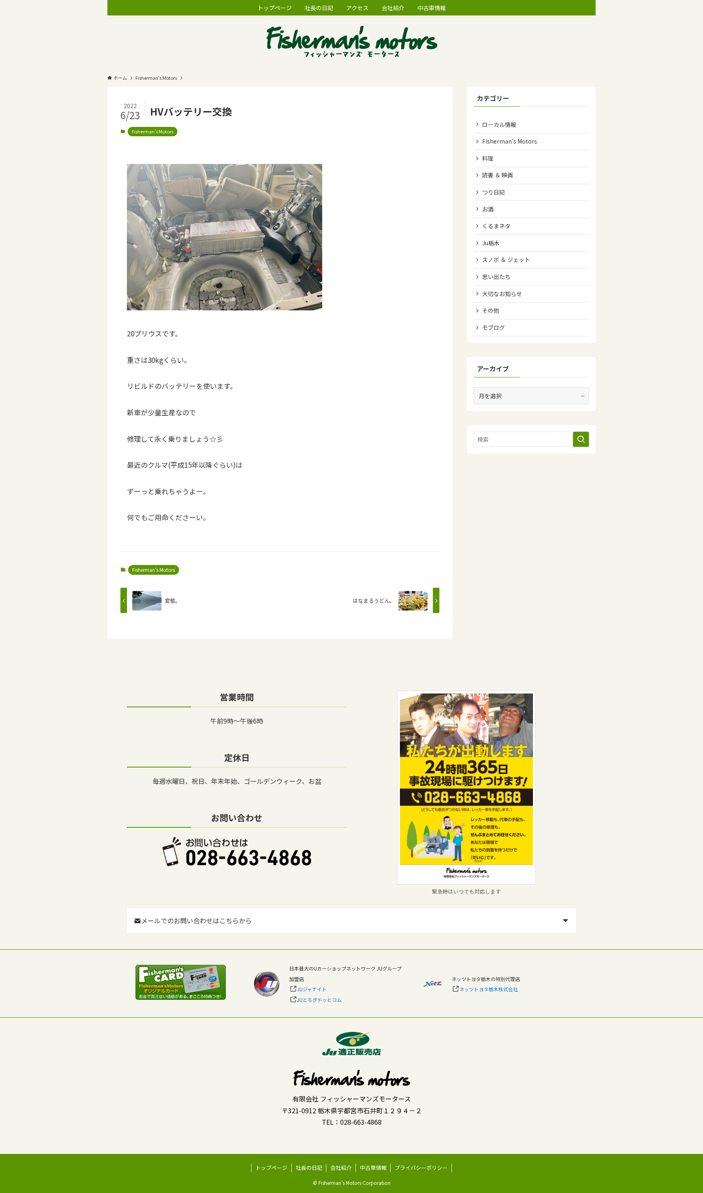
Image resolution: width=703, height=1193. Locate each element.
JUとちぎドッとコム (319, 999)
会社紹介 (341, 1167)
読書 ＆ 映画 (497, 175)
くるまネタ (496, 226)
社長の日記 (309, 1167)
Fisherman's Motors (152, 131)
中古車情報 (373, 1167)
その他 (490, 310)
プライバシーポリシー (421, 1167)
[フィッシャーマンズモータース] (351, 42)
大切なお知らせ (502, 294)
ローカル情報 (499, 124)
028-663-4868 (361, 1122)
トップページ (271, 1167)
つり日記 (493, 192)
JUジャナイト (312, 989)
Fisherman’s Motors (509, 141)
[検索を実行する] (581, 439)
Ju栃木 (491, 243)
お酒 (487, 209)
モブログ (493, 327)
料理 (487, 158)
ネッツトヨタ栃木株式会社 (488, 989)
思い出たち (496, 277)
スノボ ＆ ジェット (506, 259)
